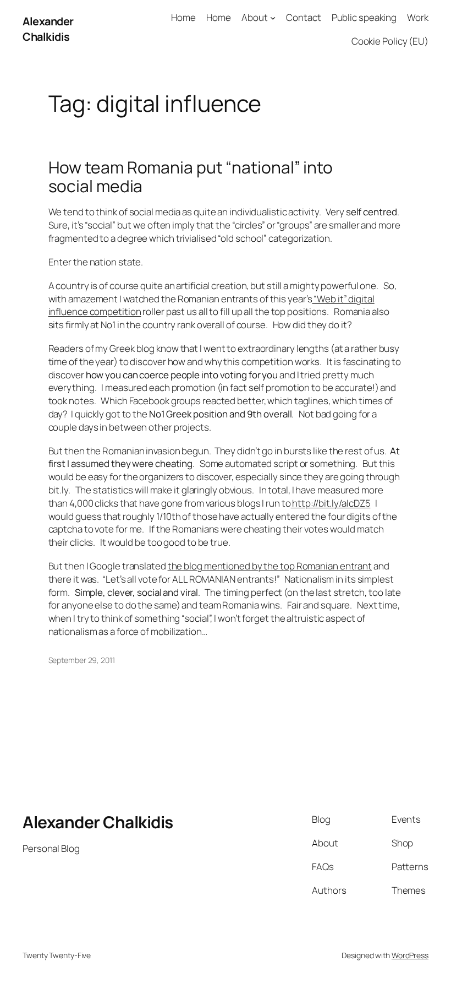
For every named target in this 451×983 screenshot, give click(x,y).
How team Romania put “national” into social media (190, 176)
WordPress (410, 955)
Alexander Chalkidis (48, 29)
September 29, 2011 (81, 660)
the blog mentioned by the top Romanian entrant (270, 566)
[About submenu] (273, 17)
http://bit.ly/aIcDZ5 (331, 503)
